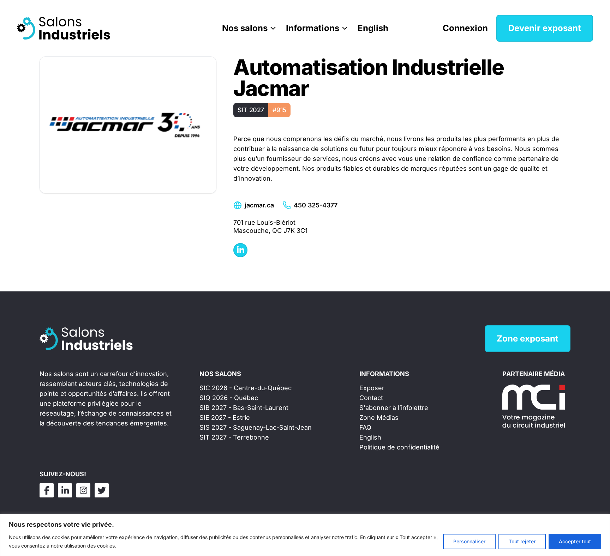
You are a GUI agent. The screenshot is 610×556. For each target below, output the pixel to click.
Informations (312, 28)
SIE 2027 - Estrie (224, 417)
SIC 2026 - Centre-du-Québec (245, 388)
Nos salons (245, 28)
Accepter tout (575, 541)
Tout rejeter (522, 541)
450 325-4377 (315, 205)
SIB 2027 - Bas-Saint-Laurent (243, 407)
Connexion (465, 28)
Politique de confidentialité (399, 447)
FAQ (365, 427)
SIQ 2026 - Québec (228, 397)
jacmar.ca (259, 205)
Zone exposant (527, 338)
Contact (371, 397)
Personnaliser (469, 541)
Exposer (371, 388)
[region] (305, 535)
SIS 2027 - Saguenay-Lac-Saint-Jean (255, 427)
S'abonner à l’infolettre (393, 407)
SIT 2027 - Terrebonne (234, 437)
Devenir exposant (544, 28)
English (373, 28)
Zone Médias (379, 417)
